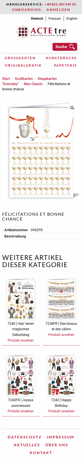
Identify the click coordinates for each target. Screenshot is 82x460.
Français (55, 18)
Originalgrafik (23, 65)
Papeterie (65, 65)
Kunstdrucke (61, 58)
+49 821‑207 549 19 (60, 4)
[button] (72, 108)
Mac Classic (33, 84)
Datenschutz (25, 437)
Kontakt (41, 452)
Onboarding (26, 10)
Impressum (60, 437)
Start (6, 79)
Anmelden (58, 10)
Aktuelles (27, 445)
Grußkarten (20, 58)
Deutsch (37, 18)
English (71, 18)
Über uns (56, 445)
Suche (61, 46)
